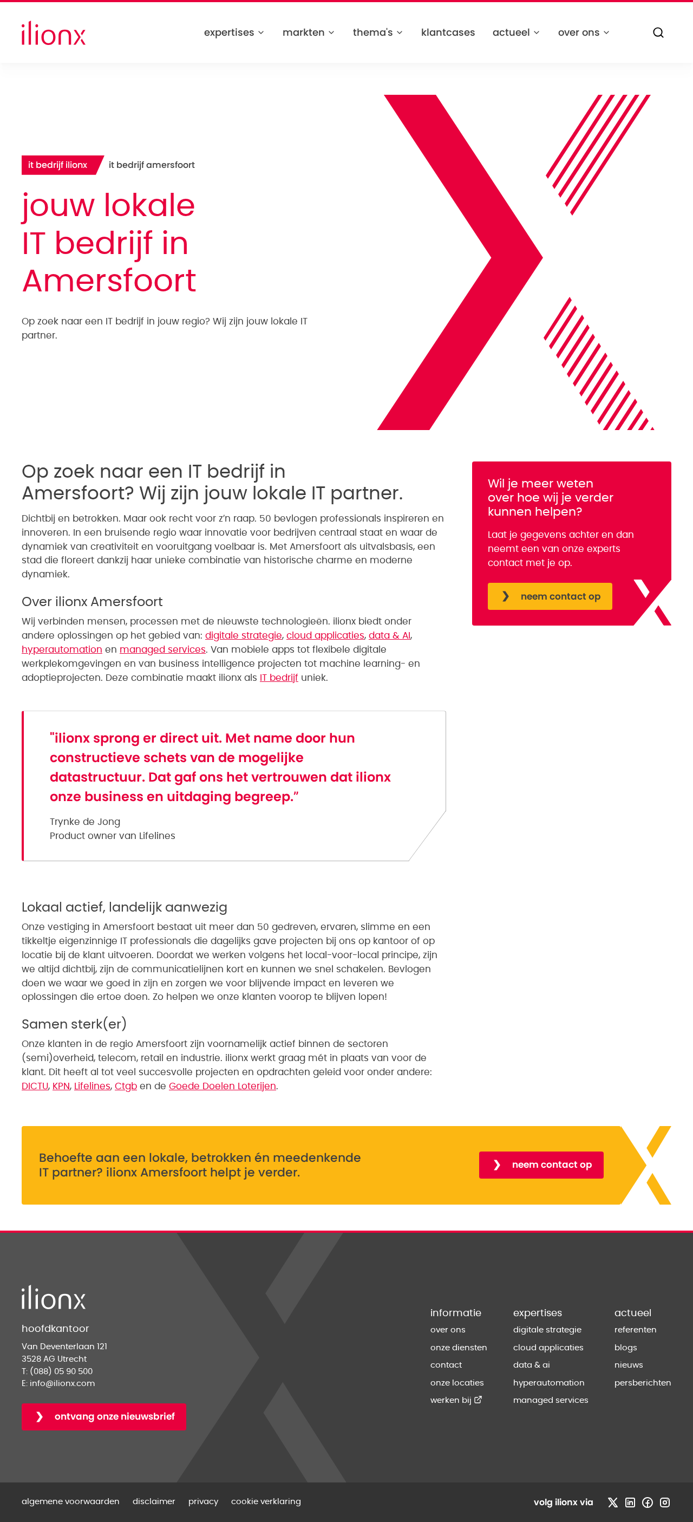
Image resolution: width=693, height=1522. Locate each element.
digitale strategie (243, 635)
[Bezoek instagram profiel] (664, 1502)
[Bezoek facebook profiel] (647, 1502)
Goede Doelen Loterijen (222, 1086)
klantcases (448, 32)
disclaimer (154, 1502)
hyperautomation (62, 649)
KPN (61, 1086)
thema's (373, 32)
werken (456, 1400)
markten (304, 32)
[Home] (54, 33)
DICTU (35, 1086)
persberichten (642, 1383)
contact (446, 1365)
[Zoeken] (658, 32)
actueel (511, 32)
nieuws (628, 1365)
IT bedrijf (279, 677)
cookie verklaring (266, 1502)
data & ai (531, 1365)
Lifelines (92, 1086)
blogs (625, 1348)
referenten (635, 1330)
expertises (229, 32)
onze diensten (458, 1348)
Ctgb (126, 1086)
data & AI (389, 635)
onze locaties (457, 1383)
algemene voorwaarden (71, 1502)
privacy (203, 1502)
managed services (163, 649)
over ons (579, 32)
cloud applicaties (325, 635)
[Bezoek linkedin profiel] (630, 1502)
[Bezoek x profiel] (612, 1502)
